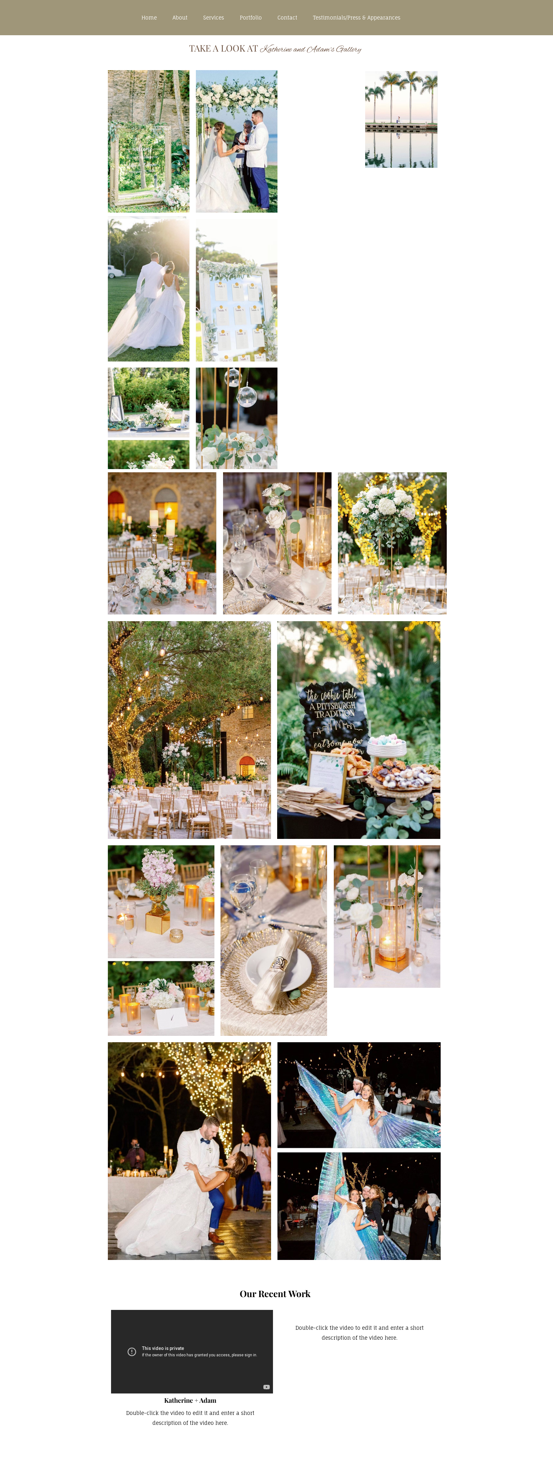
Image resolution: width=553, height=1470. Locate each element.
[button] (148, 141)
